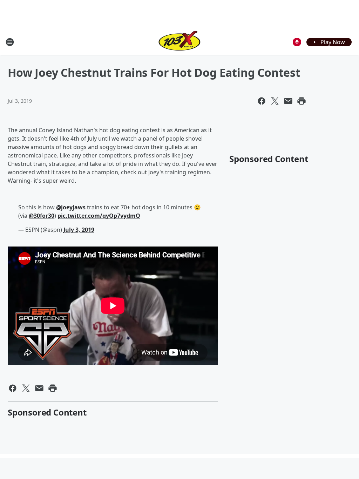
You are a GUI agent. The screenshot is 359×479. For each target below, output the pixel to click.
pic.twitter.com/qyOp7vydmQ (98, 216)
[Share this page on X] (275, 101)
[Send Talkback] (297, 42)
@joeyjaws (71, 207)
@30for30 (41, 216)
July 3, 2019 (78, 230)
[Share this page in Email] (288, 101)
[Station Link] (179, 42)
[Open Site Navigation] (10, 42)
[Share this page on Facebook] (261, 101)
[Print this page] (301, 101)
